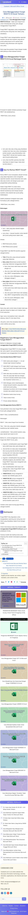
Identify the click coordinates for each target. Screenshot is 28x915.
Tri (4, 17)
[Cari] (24, 899)
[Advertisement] (14, 94)
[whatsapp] (17, 582)
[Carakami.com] (6, 2)
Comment (24, 17)
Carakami (6, 6)
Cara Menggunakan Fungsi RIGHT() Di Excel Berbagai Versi (12, 546)
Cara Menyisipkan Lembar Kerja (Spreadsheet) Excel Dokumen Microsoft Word (14, 852)
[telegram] (14, 582)
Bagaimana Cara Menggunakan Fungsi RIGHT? (13, 551)
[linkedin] (11, 894)
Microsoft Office (15, 6)
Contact (16, 905)
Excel (22, 6)
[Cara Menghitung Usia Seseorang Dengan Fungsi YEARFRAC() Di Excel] (14, 678)
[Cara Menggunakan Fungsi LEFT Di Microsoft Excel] (14, 655)
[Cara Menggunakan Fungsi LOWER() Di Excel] (14, 701)
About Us (4, 905)
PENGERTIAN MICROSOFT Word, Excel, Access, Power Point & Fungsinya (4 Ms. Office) (14, 612)
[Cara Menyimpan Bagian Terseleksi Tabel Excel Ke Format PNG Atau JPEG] (14, 790)
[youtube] (8, 894)
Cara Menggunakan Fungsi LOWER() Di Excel (14, 704)
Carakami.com (4, 19)
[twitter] (8, 582)
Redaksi (11, 905)
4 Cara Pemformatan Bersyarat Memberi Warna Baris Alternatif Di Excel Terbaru (14, 331)
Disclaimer (23, 905)
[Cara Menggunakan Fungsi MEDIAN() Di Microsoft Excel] (14, 767)
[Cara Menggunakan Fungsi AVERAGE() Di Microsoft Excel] (14, 744)
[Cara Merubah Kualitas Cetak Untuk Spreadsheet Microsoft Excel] (14, 721)
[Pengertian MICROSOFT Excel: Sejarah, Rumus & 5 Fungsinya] (14, 632)
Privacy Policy (14, 908)
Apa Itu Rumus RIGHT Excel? (9, 549)
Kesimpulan (5, 554)
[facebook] (5, 582)
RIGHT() (5, 561)
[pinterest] (11, 582)
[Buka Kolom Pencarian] (19, 2)
